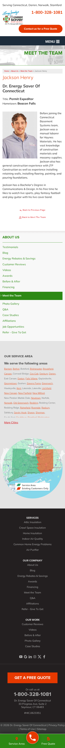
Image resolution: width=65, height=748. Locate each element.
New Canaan (10, 393)
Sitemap (41, 729)
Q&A (5, 309)
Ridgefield (25, 407)
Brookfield (48, 368)
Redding (34, 402)
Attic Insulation (32, 522)
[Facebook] (44, 657)
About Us (10, 237)
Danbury (44, 373)
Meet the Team (11, 295)
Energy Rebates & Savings (19, 258)
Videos (6, 270)
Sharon (31, 412)
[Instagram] (35, 657)
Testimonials (10, 247)
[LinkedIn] (30, 657)
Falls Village (32, 378)
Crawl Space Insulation (32, 528)
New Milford (38, 393)
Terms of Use (27, 729)
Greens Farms (34, 383)
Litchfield (46, 388)
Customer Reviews (14, 264)
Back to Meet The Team (34, 217)
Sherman (40, 412)
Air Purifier (32, 550)
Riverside (35, 407)
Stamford (32, 417)
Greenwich (47, 383)
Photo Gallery (10, 304)
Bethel (16, 368)
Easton (21, 378)
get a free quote (32, 678)
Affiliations (9, 321)
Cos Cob (34, 373)
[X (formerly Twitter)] (40, 657)
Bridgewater (36, 368)
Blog (5, 253)
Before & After (11, 281)
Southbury (21, 417)
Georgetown (10, 383)
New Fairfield (25, 393)
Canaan (8, 373)
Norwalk (8, 402)
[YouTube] (21, 657)
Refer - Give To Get (14, 332)
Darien (52, 373)
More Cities (11, 422)
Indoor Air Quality (32, 539)
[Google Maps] (26, 657)
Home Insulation (32, 533)
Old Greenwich (21, 402)
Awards (7, 276)
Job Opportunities (13, 327)
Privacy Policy (56, 725)
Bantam (8, 368)
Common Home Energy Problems (33, 544)
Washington (44, 417)
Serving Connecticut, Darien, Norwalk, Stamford (32, 5)
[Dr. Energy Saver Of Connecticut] (32, 737)
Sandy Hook (20, 412)
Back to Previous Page (33, 210)
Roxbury (46, 407)
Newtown (36, 397)
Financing (8, 287)
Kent (19, 388)
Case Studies (10, 315)
